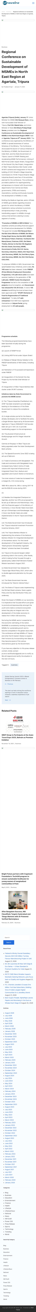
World (7, 1234)
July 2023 (8, 1109)
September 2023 (11, 1104)
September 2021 (11, 1167)
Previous (10, 684)
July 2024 (8, 1078)
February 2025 (10, 1060)
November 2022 (11, 1130)
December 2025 (10, 1034)
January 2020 (10, 1182)
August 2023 (9, 1107)
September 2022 (11, 1136)
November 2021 (10, 1162)
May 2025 (8, 1052)
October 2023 (10, 1102)
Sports (7, 1226)
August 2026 (9, 1013)
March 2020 (9, 1177)
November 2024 (11, 1068)
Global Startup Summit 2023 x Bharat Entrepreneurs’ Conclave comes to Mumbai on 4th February (17, 678)
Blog (6, 1192)
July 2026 (8, 1016)
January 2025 (10, 1062)
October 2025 (10, 1039)
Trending (8, 1232)
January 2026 (10, 1031)
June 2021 (8, 1175)
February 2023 (10, 1122)
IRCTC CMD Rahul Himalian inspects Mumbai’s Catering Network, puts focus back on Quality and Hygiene (19, 976)
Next (6, 700)
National (8, 1213)
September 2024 (11, 1073)
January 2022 (10, 1156)
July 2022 (8, 1141)
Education (8, 1198)
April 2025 (8, 1055)
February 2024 (10, 1091)
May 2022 (8, 1146)
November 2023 (11, 1099)
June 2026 (9, 1018)
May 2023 (8, 1115)
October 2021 (10, 1164)
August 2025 (9, 1044)
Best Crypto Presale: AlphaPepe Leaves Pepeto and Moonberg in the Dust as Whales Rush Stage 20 (19, 1000)
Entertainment (10, 1200)
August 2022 (9, 1138)
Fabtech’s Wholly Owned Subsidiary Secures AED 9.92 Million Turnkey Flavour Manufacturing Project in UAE (18, 955)
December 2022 (10, 1128)
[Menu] (33, 3)
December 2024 (10, 1065)
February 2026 (10, 1029)
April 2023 (8, 1117)
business (14, 665)
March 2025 (9, 1057)
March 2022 (9, 1151)
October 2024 (10, 1070)
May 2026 (8, 1021)
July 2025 (8, 1047)
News (7, 1216)
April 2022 (8, 1149)
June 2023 (9, 1112)
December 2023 (10, 1096)
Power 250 (9, 1221)
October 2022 (10, 1133)
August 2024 (9, 1075)
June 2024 (9, 1081)
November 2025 (11, 1036)
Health (7, 1206)
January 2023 (10, 1125)
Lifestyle (8, 1208)
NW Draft (8, 1219)
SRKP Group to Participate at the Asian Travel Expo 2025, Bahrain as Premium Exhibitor (17, 737)
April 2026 (8, 1023)
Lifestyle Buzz (10, 1211)
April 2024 (8, 1086)
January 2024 (10, 1094)
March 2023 (9, 1120)
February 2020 (10, 1180)
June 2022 (9, 1143)
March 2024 (9, 1089)
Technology (9, 1229)
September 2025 (11, 1042)
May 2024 (8, 1083)
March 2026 (9, 1026)
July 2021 (8, 1172)
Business (4, 47)
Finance (8, 1203)
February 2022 (10, 1154)
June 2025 (9, 1049)
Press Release (10, 1224)
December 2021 (10, 1159)
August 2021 (9, 1169)
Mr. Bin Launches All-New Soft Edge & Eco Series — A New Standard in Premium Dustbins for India (18, 966)
